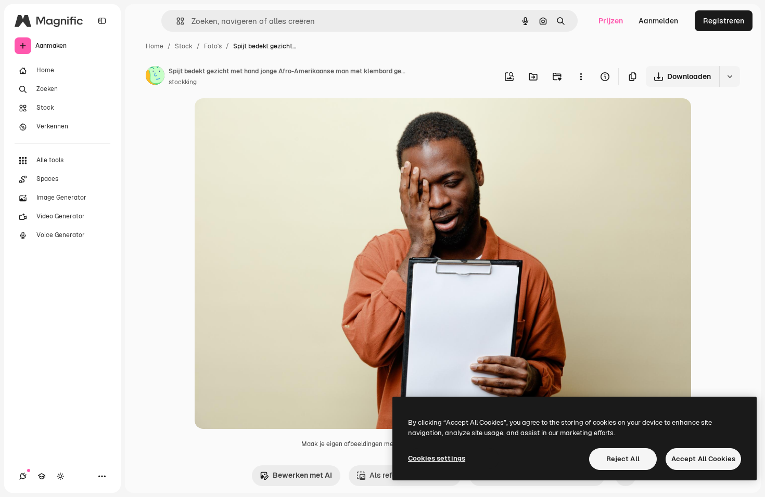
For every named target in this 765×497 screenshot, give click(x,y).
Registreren (723, 20)
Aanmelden (658, 20)
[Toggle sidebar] (102, 20)
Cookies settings (436, 458)
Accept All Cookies (703, 458)
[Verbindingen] (23, 476)
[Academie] (41, 476)
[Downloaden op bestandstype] (729, 76)
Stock (184, 46)
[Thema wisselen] (60, 476)
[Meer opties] (580, 76)
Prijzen (610, 20)
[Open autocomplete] (176, 21)
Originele (263, 118)
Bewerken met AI (302, 475)
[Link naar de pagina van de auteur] (155, 77)
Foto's (213, 46)
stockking (183, 82)
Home (154, 46)
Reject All (623, 458)
